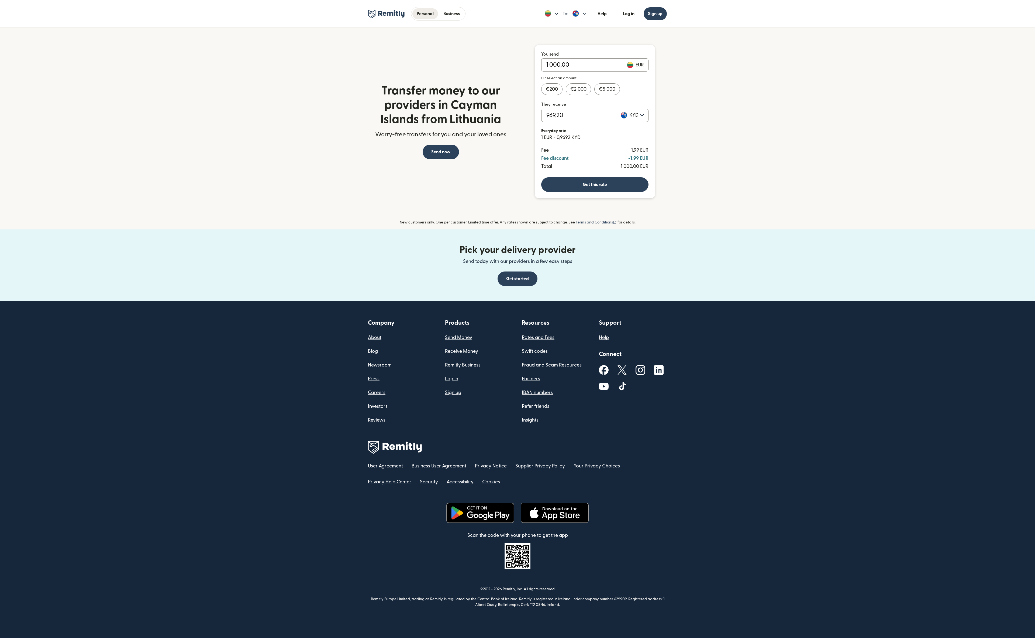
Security (429, 482)
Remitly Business (463, 365)
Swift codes (535, 351)
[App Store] (554, 513)
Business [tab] (451, 14)
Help (602, 14)
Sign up (655, 14)
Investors (378, 406)
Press (374, 378)
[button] (551, 13)
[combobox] (636, 115)
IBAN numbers (537, 392)
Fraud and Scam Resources (552, 365)
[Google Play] (480, 513)
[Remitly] (386, 14)
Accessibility (460, 482)
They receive (553, 104)
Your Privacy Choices (597, 466)
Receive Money (461, 351)
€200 (552, 89)
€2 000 (578, 89)
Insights (530, 420)
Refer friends (535, 406)
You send (550, 54)
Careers (376, 392)
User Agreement (385, 466)
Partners (531, 378)
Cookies (491, 482)
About (374, 337)
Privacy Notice (491, 466)
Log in (628, 14)
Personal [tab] (425, 14)
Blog (373, 351)
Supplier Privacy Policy (540, 466)
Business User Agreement (439, 466)
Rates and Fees (538, 337)
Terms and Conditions (596, 222)
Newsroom (380, 365)
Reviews (376, 420)
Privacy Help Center (389, 482)
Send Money (458, 337)
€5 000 (607, 89)
